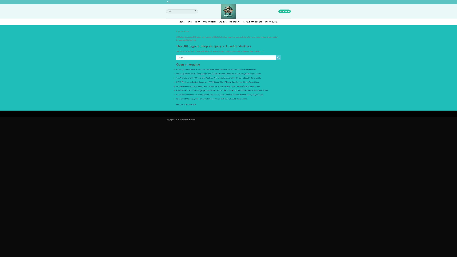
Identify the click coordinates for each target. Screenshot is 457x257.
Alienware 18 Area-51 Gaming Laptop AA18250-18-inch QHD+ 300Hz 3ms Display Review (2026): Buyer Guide (222, 90)
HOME (182, 22)
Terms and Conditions (252, 22)
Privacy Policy (209, 22)
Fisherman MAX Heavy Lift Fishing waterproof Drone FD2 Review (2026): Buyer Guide (211, 99)
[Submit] (196, 11)
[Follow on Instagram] (169, 2)
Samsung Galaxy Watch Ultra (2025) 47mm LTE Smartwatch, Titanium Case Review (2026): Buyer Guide (218, 73)
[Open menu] (2, 125)
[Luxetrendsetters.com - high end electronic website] (229, 11)
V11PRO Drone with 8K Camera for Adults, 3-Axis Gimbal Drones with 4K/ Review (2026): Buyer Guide (218, 78)
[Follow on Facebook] (167, 2)
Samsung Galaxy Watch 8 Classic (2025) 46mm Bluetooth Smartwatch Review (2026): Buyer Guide (216, 69)
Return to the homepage (186, 104)
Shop (197, 22)
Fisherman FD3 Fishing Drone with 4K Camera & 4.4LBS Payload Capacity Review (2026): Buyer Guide (218, 86)
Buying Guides (271, 22)
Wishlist (222, 22)
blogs (189, 22)
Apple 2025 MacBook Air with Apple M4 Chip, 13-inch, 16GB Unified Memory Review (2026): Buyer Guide (219, 94)
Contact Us (235, 22)
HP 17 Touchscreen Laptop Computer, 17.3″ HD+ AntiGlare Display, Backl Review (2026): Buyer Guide (217, 82)
